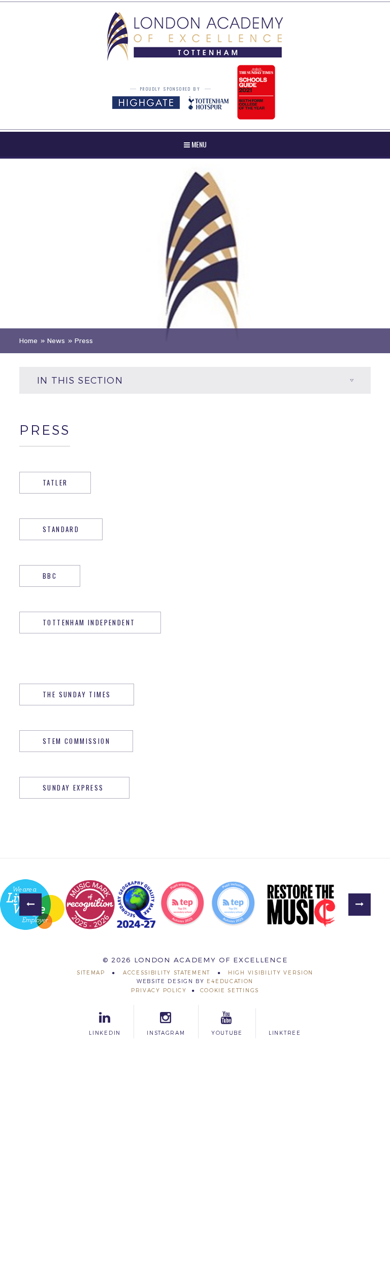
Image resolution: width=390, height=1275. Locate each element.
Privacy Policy (159, 990)
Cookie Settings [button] (229, 990)
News (56, 340)
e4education (230, 981)
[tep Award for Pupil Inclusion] (233, 904)
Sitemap (91, 972)
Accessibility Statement (166, 972)
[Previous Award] (30, 904)
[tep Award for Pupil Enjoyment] (182, 904)
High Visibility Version (270, 972)
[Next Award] (359, 904)
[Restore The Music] (301, 904)
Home (28, 340)
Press (84, 340)
